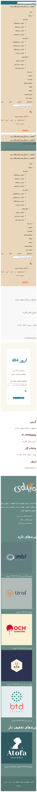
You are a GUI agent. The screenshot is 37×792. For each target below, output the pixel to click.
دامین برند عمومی (19, 34)
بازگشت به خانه (18, 398)
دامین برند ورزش (19, 64)
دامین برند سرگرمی (18, 45)
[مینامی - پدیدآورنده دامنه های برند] (23, 6)
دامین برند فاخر (19, 30)
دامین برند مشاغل (19, 23)
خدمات (30, 75)
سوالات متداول (28, 83)
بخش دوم (25, 38)
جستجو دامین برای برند (16, 102)
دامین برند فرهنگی (18, 49)
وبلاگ (30, 87)
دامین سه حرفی (19, 68)
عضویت (25, 131)
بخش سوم (25, 57)
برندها (30, 15)
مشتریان (29, 79)
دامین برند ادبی (19, 53)
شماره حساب (28, 94)
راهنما (30, 90)
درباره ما (29, 72)
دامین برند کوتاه (19, 27)
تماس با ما (29, 98)
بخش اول (25, 19)
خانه (31, 12)
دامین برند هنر (20, 60)
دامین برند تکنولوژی (18, 42)
